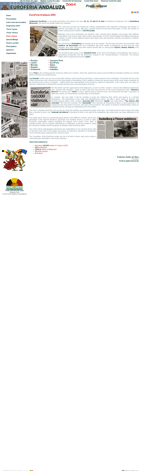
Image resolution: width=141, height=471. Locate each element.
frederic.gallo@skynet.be (129, 161)
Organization (11, 53)
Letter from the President (16, 22)
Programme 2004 (13, 26)
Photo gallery (11, 46)
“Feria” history (12, 33)
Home (8, 15)
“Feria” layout (11, 29)
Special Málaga (12, 40)
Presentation (11, 19)
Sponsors (10, 50)
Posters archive (12, 43)
